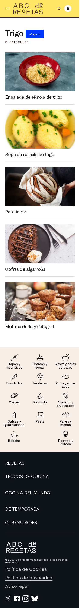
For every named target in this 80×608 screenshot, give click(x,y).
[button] (7, 8)
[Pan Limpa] (40, 186)
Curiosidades (21, 522)
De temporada (22, 509)
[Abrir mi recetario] (67, 8)
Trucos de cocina (27, 476)
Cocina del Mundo (27, 493)
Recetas (15, 463)
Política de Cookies (26, 569)
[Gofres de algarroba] (40, 243)
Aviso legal (16, 586)
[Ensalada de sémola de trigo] (40, 71)
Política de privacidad (28, 578)
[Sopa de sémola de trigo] (40, 129)
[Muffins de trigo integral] (40, 301)
